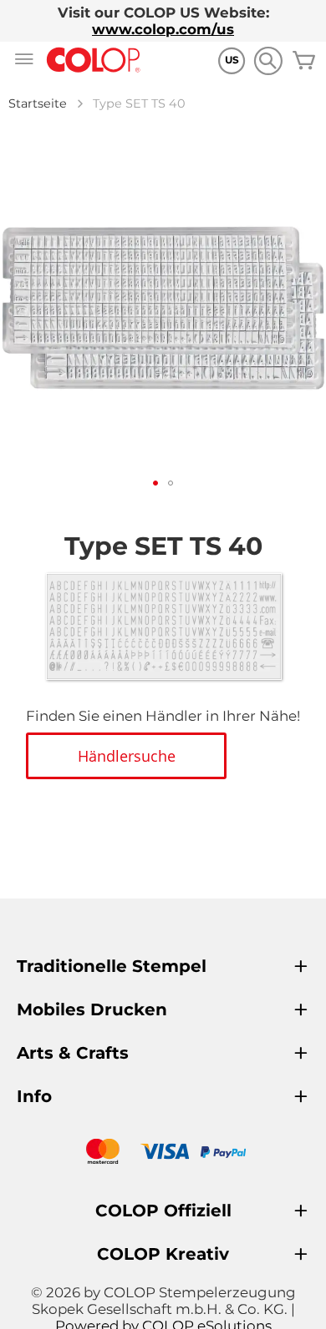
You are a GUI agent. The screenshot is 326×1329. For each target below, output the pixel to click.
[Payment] (163, 1153)
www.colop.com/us (163, 29)
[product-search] (267, 60)
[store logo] (93, 60)
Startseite (37, 103)
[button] (155, 483)
